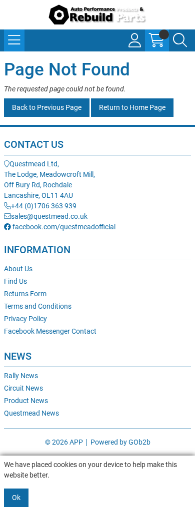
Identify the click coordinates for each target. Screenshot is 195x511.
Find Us (15, 281)
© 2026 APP (64, 442)
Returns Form (25, 294)
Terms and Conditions (38, 306)
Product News (26, 401)
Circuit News (23, 388)
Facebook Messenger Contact (50, 331)
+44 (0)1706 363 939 (43, 206)
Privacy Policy (25, 319)
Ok (16, 498)
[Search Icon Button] (180, 40)
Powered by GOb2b (120, 442)
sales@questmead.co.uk (49, 216)
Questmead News (31, 413)
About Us (18, 269)
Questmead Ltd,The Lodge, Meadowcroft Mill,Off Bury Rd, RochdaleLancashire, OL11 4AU (49, 179)
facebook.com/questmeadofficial (63, 227)
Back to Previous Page (47, 107)
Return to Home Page (132, 107)
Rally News (21, 376)
